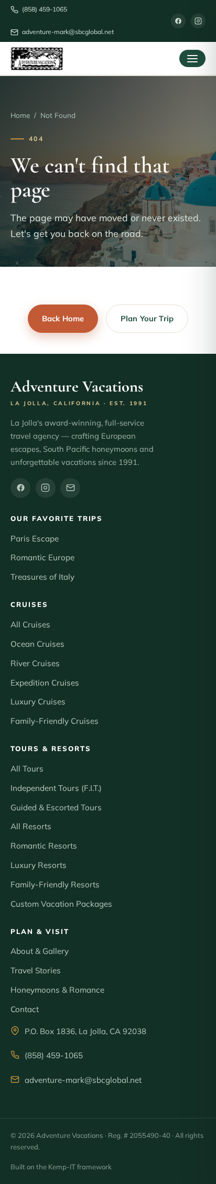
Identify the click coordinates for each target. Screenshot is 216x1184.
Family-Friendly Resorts (55, 884)
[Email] (70, 488)
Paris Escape (34, 539)
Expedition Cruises (44, 683)
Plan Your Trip (147, 318)
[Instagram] (198, 21)
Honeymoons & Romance (57, 990)
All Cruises (30, 624)
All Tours (27, 769)
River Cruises (35, 663)
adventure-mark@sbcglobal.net (83, 1080)
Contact (24, 1009)
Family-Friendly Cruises (54, 721)
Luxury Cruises (38, 702)
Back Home (63, 318)
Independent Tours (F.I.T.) (56, 788)
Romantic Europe (42, 557)
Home (20, 115)
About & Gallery (39, 951)
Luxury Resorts (38, 865)
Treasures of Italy (42, 577)
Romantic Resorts (43, 846)
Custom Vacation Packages (61, 904)
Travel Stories (35, 970)
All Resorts (30, 826)
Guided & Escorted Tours (56, 807)
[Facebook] (178, 21)
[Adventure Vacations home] (36, 59)
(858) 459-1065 (54, 1055)
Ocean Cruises (37, 644)
